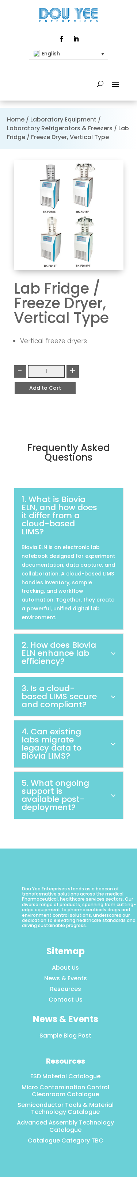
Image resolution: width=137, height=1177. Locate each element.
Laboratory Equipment (63, 119)
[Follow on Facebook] (61, 39)
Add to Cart (45, 388)
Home (15, 119)
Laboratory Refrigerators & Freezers (60, 128)
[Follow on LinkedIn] (76, 39)
